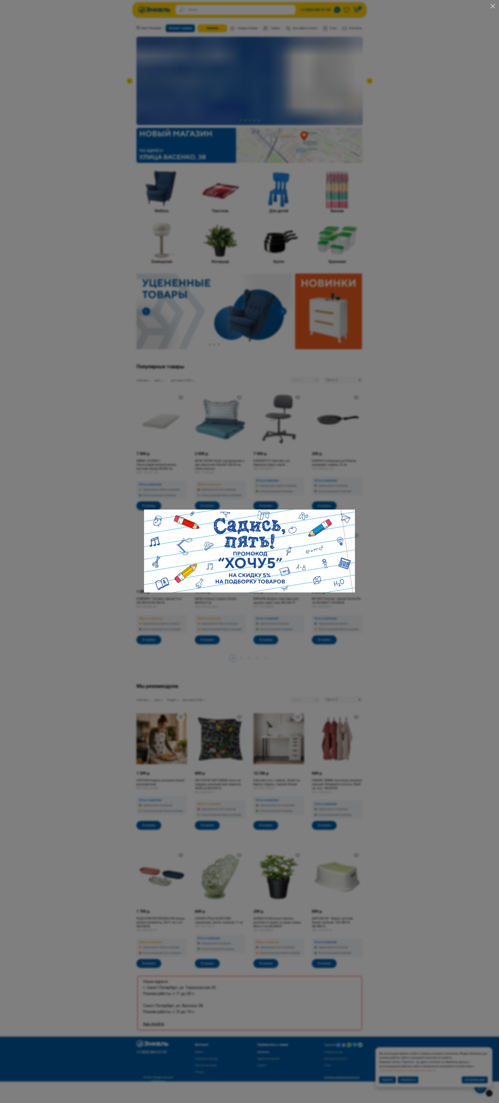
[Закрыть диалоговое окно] (493, 6)
